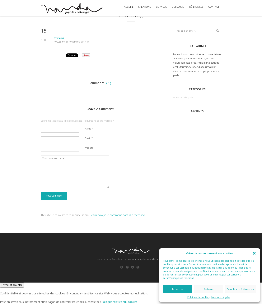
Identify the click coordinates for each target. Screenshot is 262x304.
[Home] (71, 9)
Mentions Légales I (138, 259)
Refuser (209, 289)
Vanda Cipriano (156, 259)
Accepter (178, 289)
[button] (254, 253)
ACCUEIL (128, 6)
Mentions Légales (220, 297)
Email (89, 138)
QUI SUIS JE (178, 6)
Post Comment (54, 195)
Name (89, 128)
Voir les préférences (240, 289)
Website (89, 147)
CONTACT (213, 6)
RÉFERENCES (196, 6)
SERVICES (161, 6)
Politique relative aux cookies (119, 302)
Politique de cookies (198, 297)
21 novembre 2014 (76, 41)
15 (44, 30)
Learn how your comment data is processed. (118, 215)
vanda (60, 38)
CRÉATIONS (144, 6)
